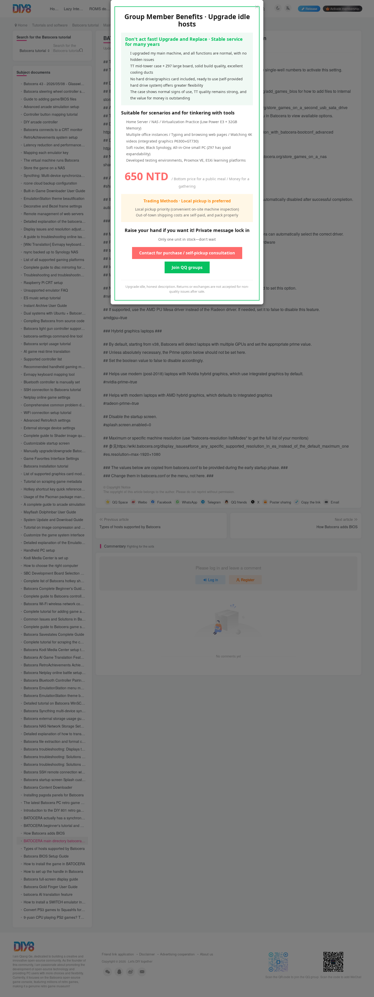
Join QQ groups (187, 267)
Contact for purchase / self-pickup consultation (187, 253)
